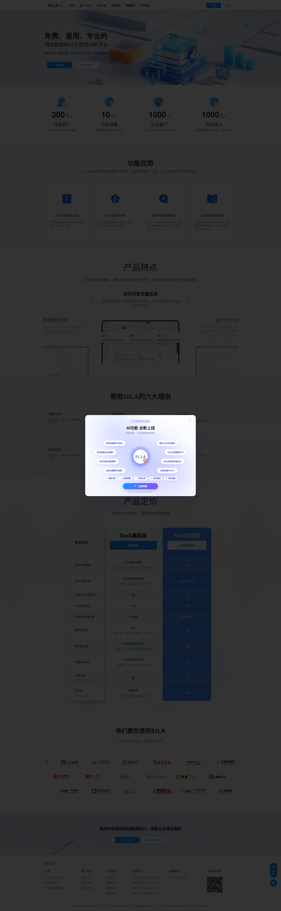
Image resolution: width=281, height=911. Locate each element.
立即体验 (142, 486)
